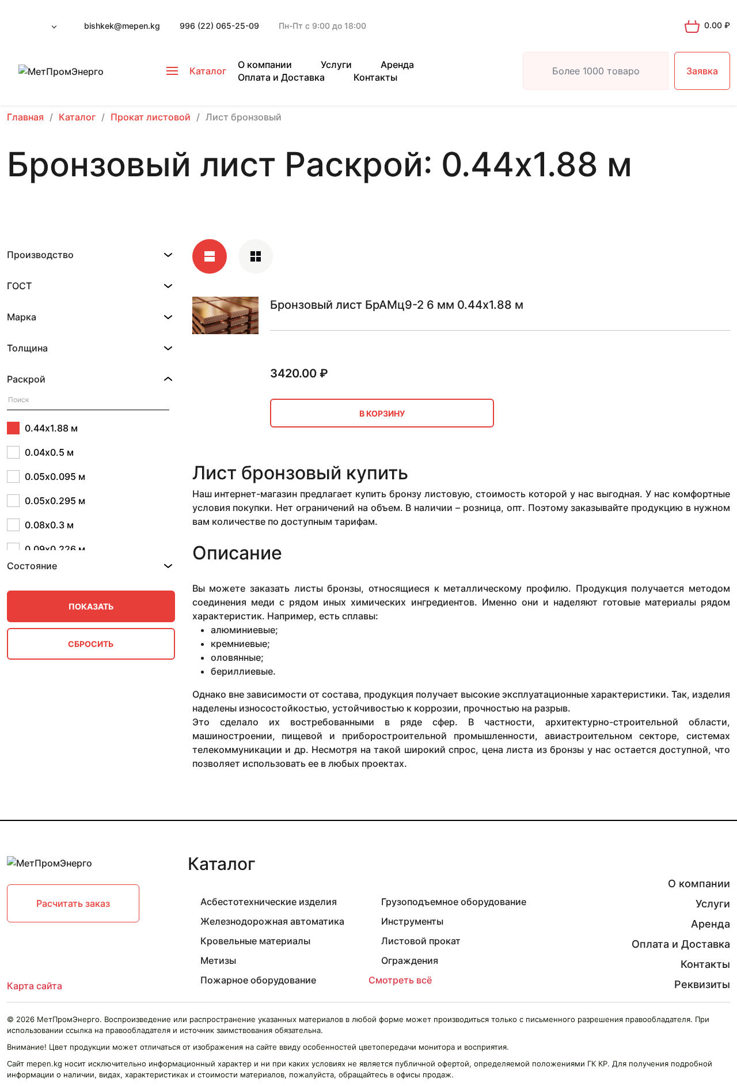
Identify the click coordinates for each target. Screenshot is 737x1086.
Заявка (702, 71)
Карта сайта (34, 986)
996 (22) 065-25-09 (219, 26)
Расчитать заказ (73, 903)
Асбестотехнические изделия (268, 901)
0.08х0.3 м (49, 525)
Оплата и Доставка (281, 77)
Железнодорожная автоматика (272, 921)
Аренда (397, 64)
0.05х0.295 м (55, 500)
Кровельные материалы (255, 941)
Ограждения (409, 960)
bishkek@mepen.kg (122, 26)
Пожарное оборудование (258, 980)
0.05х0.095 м (55, 476)
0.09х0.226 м (55, 549)
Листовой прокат (421, 941)
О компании (265, 64)
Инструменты (412, 921)
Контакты (375, 77)
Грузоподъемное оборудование (453, 901)
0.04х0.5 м (49, 452)
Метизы (218, 960)
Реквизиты (702, 984)
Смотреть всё (400, 980)
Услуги (336, 64)
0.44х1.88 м (51, 428)
